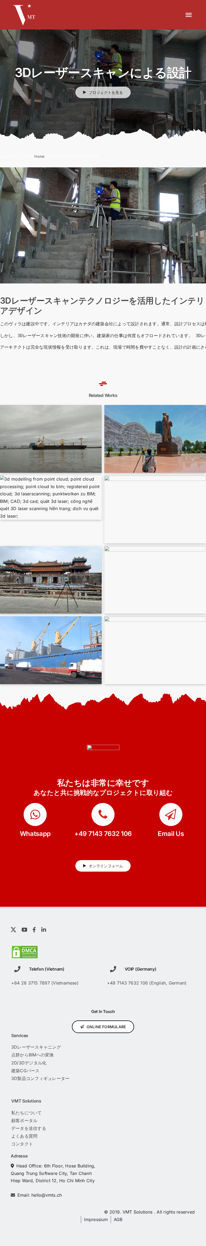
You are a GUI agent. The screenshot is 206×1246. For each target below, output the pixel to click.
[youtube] (24, 929)
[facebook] (34, 929)
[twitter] (13, 929)
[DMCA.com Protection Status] (24, 949)
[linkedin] (43, 929)
